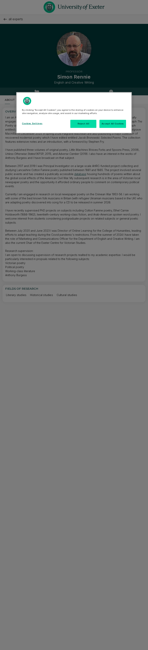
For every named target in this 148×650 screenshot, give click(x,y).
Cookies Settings (32, 123)
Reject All (83, 123)
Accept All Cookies (113, 123)
